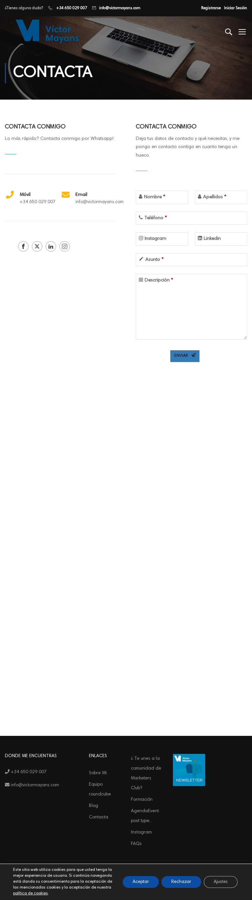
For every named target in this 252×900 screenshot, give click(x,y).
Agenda (145, 816)
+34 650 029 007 (71, 8)
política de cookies (30, 893)
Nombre (154, 197)
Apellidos (214, 197)
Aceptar (141, 882)
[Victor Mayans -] (46, 31)
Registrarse (211, 8)
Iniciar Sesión (235, 8)
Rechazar (181, 882)
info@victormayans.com (119, 8)
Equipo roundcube (100, 789)
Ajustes (221, 882)
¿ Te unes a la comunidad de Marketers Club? (146, 773)
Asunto (154, 259)
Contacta (98, 817)
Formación (142, 799)
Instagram (155, 238)
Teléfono (155, 218)
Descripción (159, 280)
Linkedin (212, 238)
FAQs (136, 844)
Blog (93, 806)
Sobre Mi (98, 773)
